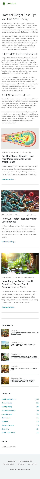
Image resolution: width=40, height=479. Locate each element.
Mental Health (20, 403)
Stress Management (20, 410)
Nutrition (20, 421)
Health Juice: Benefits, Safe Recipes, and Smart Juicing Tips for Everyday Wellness (24, 357)
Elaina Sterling (26, 152)
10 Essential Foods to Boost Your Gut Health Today (24, 333)
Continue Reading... (8, 179)
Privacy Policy (8, 464)
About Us (11, 461)
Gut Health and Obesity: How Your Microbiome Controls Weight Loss (17, 159)
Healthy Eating (20, 407)
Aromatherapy (20, 414)
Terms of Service (25, 461)
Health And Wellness (20, 399)
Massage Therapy (20, 425)
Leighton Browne (31, 215)
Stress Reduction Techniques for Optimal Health (23, 345)
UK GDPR (21, 464)
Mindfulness (20, 418)
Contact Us (32, 464)
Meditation (20, 429)
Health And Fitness (20, 433)
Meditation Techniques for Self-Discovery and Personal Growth (23, 380)
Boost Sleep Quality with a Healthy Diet (24, 369)
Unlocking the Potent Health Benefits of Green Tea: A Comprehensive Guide (17, 284)
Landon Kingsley (29, 277)
